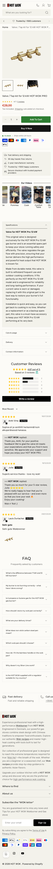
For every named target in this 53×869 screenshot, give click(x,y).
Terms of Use (38, 830)
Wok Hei (11, 757)
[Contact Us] (37, 5)
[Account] (43, 5)
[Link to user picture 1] (9, 539)
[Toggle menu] (4, 5)
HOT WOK (15, 864)
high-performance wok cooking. (29, 779)
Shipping (19, 109)
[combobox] (26, 12)
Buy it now (26, 128)
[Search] (46, 12)
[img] (8, 416)
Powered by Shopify (32, 864)
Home (5, 27)
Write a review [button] (26, 398)
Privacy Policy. (9, 833)
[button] (14, 378)
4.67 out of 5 (34, 369)
